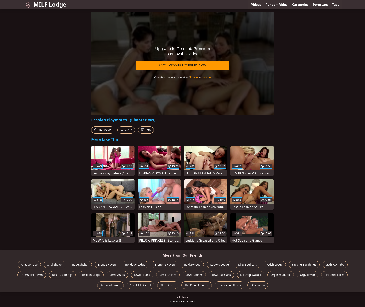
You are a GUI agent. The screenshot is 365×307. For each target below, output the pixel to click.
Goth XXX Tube (335, 264)
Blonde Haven (107, 264)
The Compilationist (197, 285)
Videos (256, 4)
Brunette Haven (165, 264)
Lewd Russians (221, 275)
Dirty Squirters (247, 264)
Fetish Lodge (274, 264)
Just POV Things (62, 275)
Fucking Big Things (304, 264)
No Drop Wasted (250, 275)
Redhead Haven (110, 285)
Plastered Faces (334, 275)
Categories (300, 4)
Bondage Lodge (135, 264)
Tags (335, 4)
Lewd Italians (167, 275)
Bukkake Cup (192, 264)
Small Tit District (140, 285)
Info (148, 130)
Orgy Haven (307, 275)
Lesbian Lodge (91, 275)
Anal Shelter (55, 264)
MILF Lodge (49, 4)
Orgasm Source (280, 275)
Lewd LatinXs (194, 275)
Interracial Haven (32, 275)
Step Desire (167, 285)
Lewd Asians (142, 275)
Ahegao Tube (29, 264)
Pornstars (320, 4)
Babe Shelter (80, 264)
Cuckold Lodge (219, 264)
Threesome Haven (229, 285)
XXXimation (258, 285)
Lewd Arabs (117, 275)
